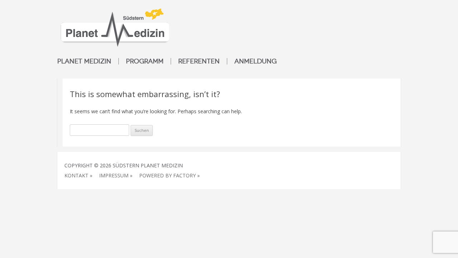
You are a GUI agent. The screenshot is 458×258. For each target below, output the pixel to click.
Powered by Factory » (169, 175)
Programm (145, 61)
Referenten (199, 61)
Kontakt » (78, 175)
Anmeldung (255, 61)
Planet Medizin (84, 61)
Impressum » (115, 175)
